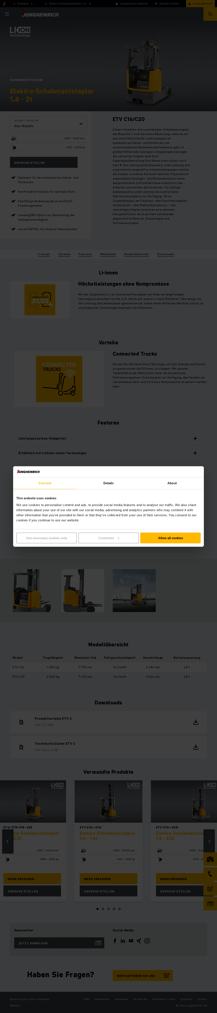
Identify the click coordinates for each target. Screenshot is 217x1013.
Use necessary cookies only (46, 538)
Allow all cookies (170, 538)
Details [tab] (108, 483)
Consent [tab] (45, 483)
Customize (106, 538)
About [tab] (172, 483)
